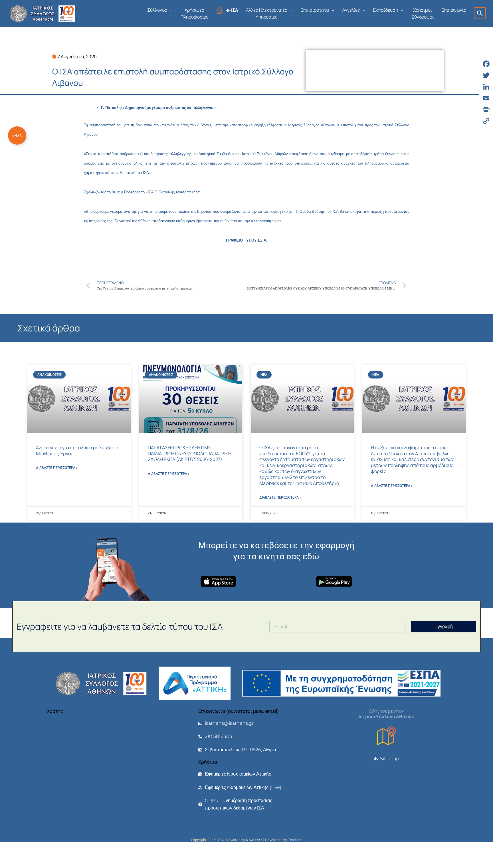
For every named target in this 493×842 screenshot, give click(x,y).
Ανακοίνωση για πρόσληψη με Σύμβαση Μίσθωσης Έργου (77, 450)
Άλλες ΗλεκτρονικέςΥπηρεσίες (266, 13)
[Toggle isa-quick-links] (17, 135)
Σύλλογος (157, 10)
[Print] (486, 109)
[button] (170, 10)
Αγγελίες (351, 10)
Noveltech (254, 840)
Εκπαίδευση (385, 10)
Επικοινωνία (453, 10)
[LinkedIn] (486, 86)
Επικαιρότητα (314, 10)
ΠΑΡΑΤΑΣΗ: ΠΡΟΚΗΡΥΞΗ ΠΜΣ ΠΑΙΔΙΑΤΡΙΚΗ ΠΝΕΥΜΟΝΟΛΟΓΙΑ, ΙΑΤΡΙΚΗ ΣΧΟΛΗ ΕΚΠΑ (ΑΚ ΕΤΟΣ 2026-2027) (189, 453)
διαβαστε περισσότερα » (57, 468)
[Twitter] (486, 75)
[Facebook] (486, 64)
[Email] (486, 98)
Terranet (295, 840)
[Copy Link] (486, 121)
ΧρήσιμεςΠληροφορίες (195, 13)
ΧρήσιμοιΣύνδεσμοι (422, 13)
